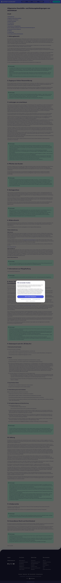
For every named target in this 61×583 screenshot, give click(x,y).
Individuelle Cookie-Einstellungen (26, 299)
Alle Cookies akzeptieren (30, 296)
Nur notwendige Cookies (36, 299)
